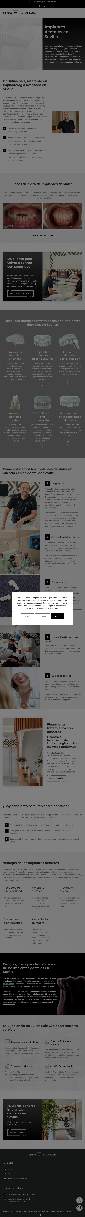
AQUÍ (48, 603)
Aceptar (57, 616)
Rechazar (42, 616)
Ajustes (55, 608)
